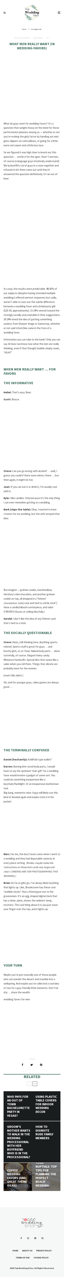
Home (15, 1250)
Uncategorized (22, 38)
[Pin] (41, 1064)
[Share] (22, 1064)
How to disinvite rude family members (44, 1132)
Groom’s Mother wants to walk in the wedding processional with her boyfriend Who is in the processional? (18, 1142)
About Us (27, 1250)
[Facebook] (21, 1238)
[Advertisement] (32, 88)
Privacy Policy (44, 1250)
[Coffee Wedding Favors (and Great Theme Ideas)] (18, 1177)
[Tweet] (31, 1064)
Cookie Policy (41, 1257)
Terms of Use (23, 1257)
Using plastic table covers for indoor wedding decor (46, 1104)
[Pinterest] (35, 1238)
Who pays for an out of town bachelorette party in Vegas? (18, 1106)
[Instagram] (28, 1238)
